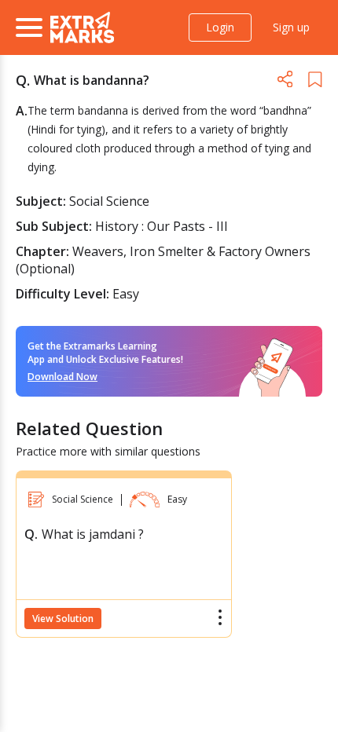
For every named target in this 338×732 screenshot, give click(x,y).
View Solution (63, 618)
